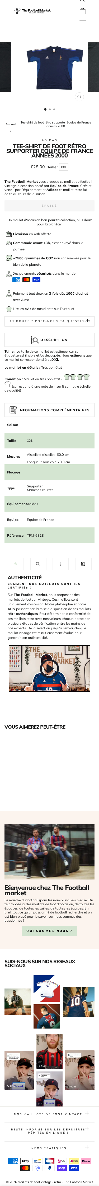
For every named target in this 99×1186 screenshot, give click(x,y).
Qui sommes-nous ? (49, 931)
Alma (25, 300)
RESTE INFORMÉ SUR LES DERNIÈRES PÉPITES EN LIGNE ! (48, 1131)
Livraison (21, 234)
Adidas (50, 140)
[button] (15, 564)
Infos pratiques (48, 1148)
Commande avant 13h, (32, 243)
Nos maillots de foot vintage (48, 1114)
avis (28, 309)
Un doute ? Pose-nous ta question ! (49, 321)
